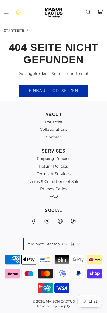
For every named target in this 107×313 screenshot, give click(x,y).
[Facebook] (34, 221)
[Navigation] (6, 12)
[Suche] (88, 12)
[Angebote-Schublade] (18, 12)
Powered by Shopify (53, 306)
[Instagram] (47, 221)
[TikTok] (73, 221)
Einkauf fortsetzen (53, 90)
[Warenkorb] (100, 12)
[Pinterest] (60, 221)
